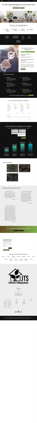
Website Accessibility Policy (27, 318)
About (31, 301)
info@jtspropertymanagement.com (18, 293)
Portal (16, 301)
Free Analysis (16, 230)
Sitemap (27, 317)
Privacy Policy (29, 317)
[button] (7, 30)
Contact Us (31, 95)
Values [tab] (27, 51)
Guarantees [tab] (32, 51)
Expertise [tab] (23, 51)
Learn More (23, 69)
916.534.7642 (18, 291)
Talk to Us (21, 230)
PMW (25, 317)
